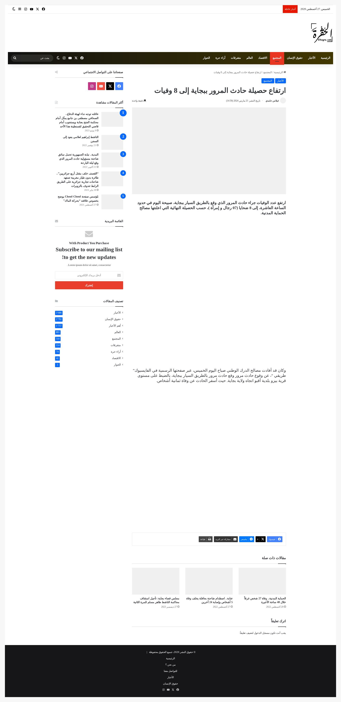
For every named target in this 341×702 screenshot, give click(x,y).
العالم (249, 57)
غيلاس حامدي (272, 100)
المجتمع (277, 57)
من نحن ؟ (170, 664)
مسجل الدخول (262, 632)
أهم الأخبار (115, 325)
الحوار (206, 57)
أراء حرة (220, 57)
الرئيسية (325, 57)
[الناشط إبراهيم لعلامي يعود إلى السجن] (112, 142)
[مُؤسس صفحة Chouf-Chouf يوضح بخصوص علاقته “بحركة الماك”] (112, 202)
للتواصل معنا (170, 670)
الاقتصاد (262, 57)
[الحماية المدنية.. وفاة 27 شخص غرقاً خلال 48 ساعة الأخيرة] (262, 581)
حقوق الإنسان (295, 57)
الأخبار (311, 57)
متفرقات (236, 57)
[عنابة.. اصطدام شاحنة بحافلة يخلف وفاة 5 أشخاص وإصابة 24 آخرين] (209, 581)
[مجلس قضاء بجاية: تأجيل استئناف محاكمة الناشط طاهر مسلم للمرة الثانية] (155, 581)
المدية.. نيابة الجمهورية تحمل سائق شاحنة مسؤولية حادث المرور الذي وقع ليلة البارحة (78, 158)
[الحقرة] (321, 32)
